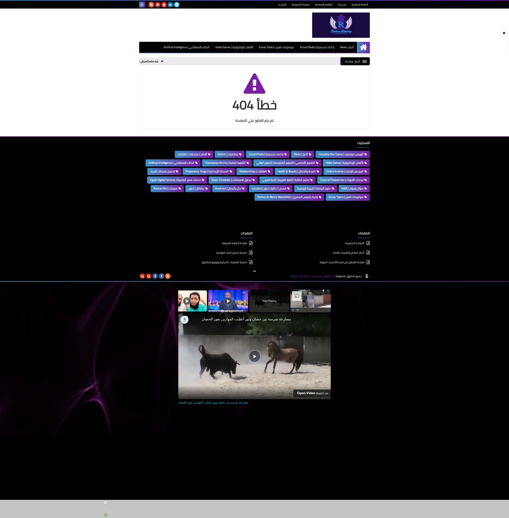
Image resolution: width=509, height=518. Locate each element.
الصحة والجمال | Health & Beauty (297, 171)
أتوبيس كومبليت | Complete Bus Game (341, 154)
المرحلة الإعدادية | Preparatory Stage (207, 171)
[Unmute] (297, 310)
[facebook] (161, 276)
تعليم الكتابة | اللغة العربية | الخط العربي (285, 179)
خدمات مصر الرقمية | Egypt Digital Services (175, 179)
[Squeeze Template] (367, 276)
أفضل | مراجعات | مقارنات (192, 154)
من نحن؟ (342, 4)
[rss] (151, 4)
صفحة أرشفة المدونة (234, 243)
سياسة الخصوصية (301, 4)
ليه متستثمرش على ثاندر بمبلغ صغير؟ (153, 61)
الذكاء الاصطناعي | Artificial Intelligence (186, 47)
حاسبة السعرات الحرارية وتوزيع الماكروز (224, 262)
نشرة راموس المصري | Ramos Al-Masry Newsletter (287, 197)
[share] (186, 317)
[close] (256, 502)
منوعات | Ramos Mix (166, 188)
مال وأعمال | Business (228, 188)
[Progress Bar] (310, 307)
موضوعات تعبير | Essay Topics (276, 47)
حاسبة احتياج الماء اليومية (231, 252)
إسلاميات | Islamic (228, 154)
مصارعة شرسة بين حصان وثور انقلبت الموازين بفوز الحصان (246, 319)
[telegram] (177, 4)
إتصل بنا (282, 4)
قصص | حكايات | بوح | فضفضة (269, 188)
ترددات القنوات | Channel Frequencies (341, 179)
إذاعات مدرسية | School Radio (317, 47)
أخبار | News (347, 47)
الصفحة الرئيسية (360, 4)
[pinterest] (157, 4)
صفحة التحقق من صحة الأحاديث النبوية (342, 262)
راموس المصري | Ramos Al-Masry (311, 276)
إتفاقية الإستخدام (323, 4)
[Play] (292, 310)
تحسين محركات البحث (162, 171)
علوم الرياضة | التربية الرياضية (314, 188)
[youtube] (164, 4)
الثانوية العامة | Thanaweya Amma (225, 162)
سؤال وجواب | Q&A (352, 188)
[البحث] (142, 5)
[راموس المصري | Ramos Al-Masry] (341, 25)
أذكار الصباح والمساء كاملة (348, 252)
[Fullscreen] (328, 310)
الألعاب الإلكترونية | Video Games (234, 47)
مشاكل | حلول (196, 188)
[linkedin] (170, 4)
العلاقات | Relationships (253, 171)
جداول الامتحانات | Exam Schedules (232, 179)
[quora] (149, 276)
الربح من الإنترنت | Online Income (344, 171)
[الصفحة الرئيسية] (363, 47)
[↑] (254, 271)
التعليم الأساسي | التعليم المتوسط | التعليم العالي (285, 162)
